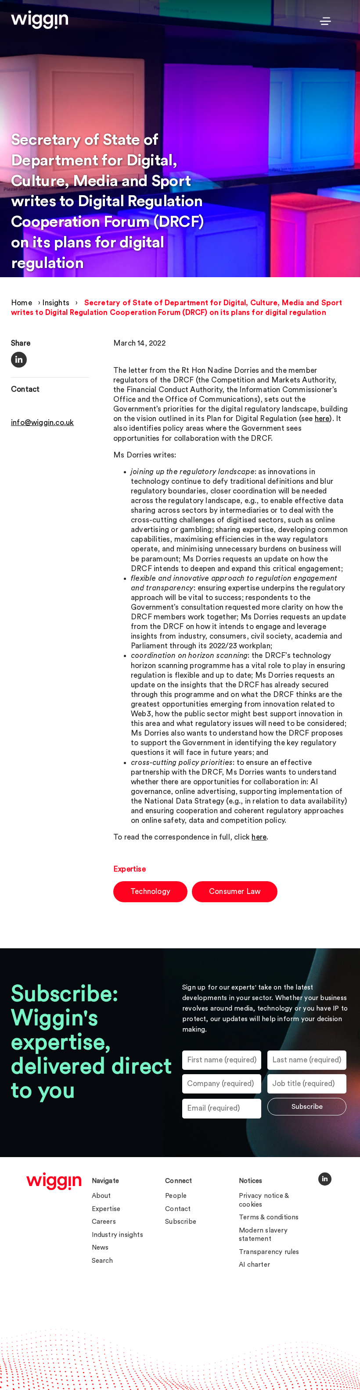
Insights (55, 303)
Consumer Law (234, 891)
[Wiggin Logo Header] (39, 20)
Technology (150, 891)
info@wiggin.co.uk (42, 422)
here (322, 418)
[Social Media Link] (324, 1179)
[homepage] (53, 1181)
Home (21, 303)
